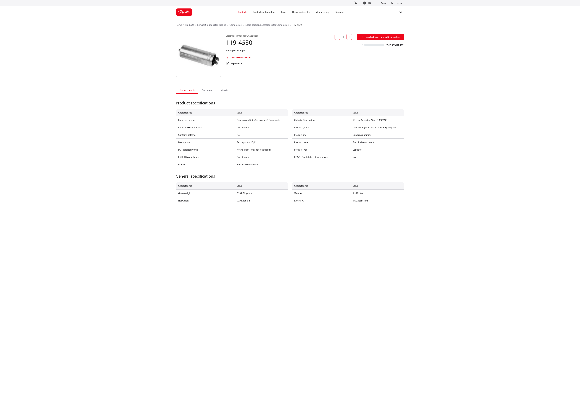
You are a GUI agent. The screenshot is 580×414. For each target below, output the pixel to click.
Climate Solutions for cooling (211, 24)
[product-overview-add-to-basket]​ (382, 36)
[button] (366, 3)
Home (179, 24)
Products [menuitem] (242, 11)
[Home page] (184, 12)
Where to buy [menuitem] (322, 11)
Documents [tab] (207, 90)
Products (189, 24)
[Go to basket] (356, 3)
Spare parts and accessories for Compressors (267, 24)
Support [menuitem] (339, 11)
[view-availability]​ (395, 44)
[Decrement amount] (337, 37)
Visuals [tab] (224, 90)
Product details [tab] (187, 90)
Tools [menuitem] (283, 11)
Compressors (235, 24)
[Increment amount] (349, 37)
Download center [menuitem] (301, 11)
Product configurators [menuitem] (264, 11)
